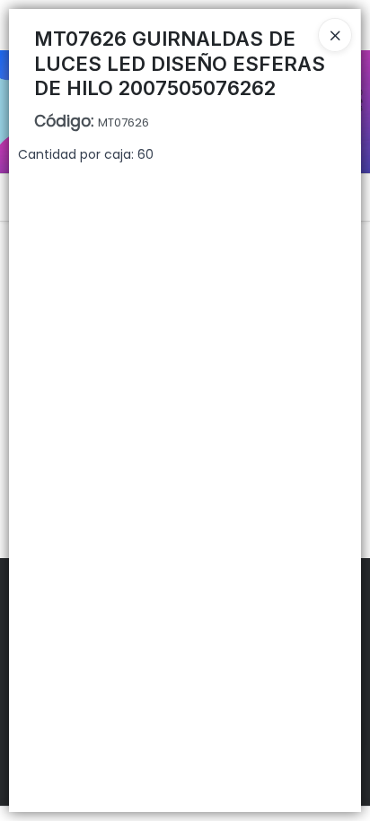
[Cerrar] (335, 35)
